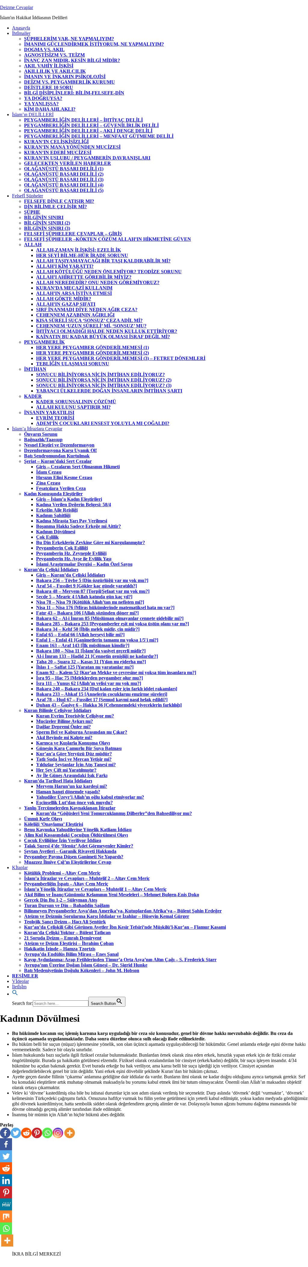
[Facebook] (5, 1133)
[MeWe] (6, 1204)
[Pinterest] (37, 1133)
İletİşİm (19, 986)
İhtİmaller (21, 33)
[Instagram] (58, 1133)
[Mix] (6, 1216)
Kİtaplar (20, 867)
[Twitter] (16, 1133)
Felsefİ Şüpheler (27, 195)
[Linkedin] (6, 1180)
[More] (69, 1133)
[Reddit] (26, 1133)
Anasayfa (21, 27)
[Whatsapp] (47, 1133)
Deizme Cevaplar (16, 7)
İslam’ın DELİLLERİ (33, 114)
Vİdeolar (20, 981)
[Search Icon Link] (15, 993)
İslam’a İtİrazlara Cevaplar (37, 428)
